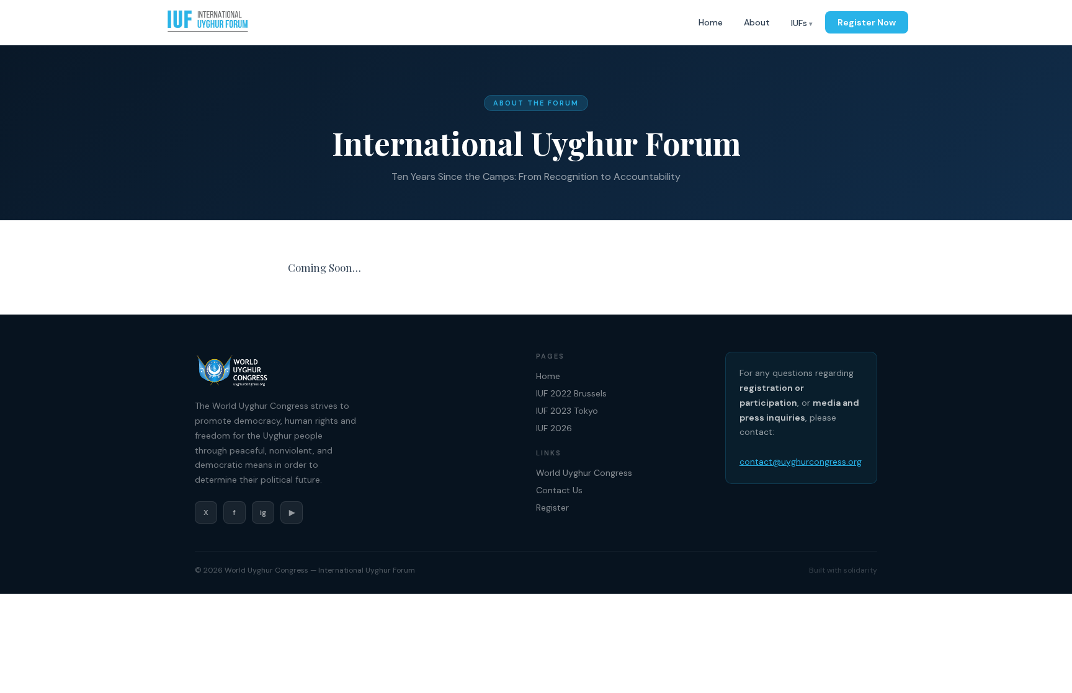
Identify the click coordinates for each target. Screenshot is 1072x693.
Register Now (867, 22)
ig (263, 512)
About (757, 22)
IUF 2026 (554, 428)
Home (711, 22)
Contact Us (559, 490)
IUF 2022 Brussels (571, 393)
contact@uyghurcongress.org (800, 461)
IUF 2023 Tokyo (567, 410)
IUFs (799, 23)
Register (552, 507)
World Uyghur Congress (584, 472)
